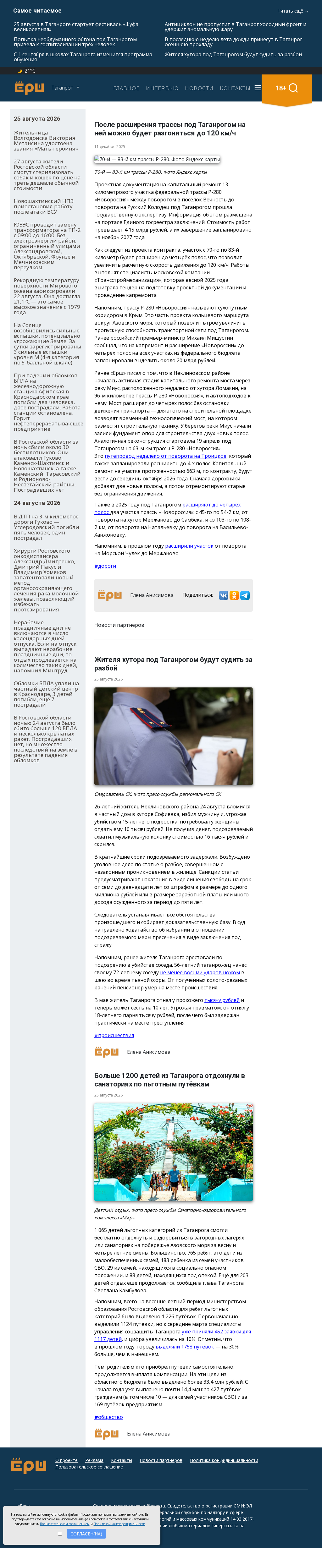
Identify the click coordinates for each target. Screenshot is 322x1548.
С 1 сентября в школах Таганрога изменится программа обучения (83, 57)
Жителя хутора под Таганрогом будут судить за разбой (233, 54)
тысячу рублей (222, 1000)
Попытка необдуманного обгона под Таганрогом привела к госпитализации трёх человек (75, 42)
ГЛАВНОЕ (126, 88)
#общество (108, 1417)
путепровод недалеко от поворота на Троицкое (165, 455)
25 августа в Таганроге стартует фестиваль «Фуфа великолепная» (76, 27)
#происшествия (114, 1035)
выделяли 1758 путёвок (185, 1346)
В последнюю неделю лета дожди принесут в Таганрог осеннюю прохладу (233, 42)
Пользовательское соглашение (89, 1467)
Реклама (94, 1460)
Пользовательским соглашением (65, 1524)
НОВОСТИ (199, 88)
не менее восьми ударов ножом (200, 972)
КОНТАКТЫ (235, 88)
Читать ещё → (293, 11)
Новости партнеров (161, 1460)
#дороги (105, 565)
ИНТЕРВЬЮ (162, 88)
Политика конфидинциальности (224, 1460)
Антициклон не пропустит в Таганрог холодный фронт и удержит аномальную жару (235, 27)
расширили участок (190, 545)
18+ (281, 88)
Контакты (121, 1460)
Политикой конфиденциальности (119, 1524)
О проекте (66, 1460)
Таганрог (63, 87)
